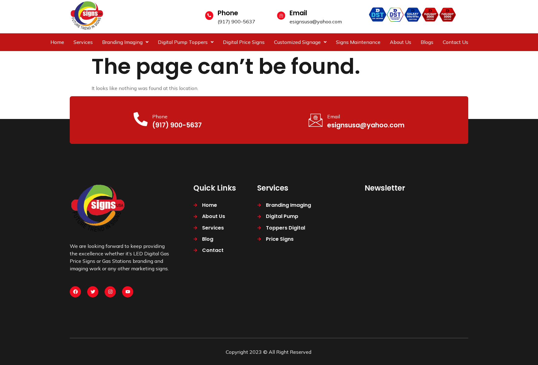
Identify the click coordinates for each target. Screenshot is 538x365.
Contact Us (455, 42)
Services (83, 42)
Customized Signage (297, 42)
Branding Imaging (122, 42)
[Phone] (209, 15)
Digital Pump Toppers (183, 42)
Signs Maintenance (358, 42)
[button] (125, 42)
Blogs (427, 42)
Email (298, 12)
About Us (400, 42)
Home (57, 42)
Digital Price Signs (244, 42)
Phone (228, 12)
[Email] (281, 16)
